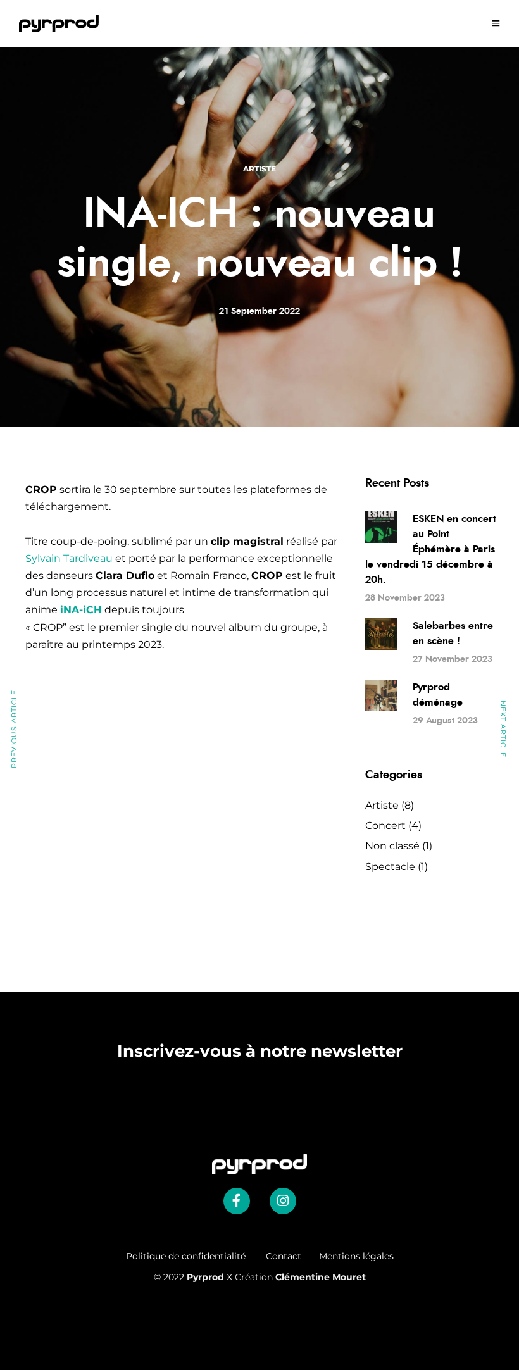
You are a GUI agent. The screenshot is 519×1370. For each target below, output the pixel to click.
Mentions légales (356, 1256)
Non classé (392, 846)
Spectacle (390, 867)
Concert (385, 825)
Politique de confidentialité (196, 1256)
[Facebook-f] (236, 1201)
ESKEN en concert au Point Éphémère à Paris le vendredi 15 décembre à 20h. (430, 549)
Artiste (259, 168)
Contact (283, 1256)
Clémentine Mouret (320, 1277)
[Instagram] (283, 1201)
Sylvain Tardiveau (69, 558)
